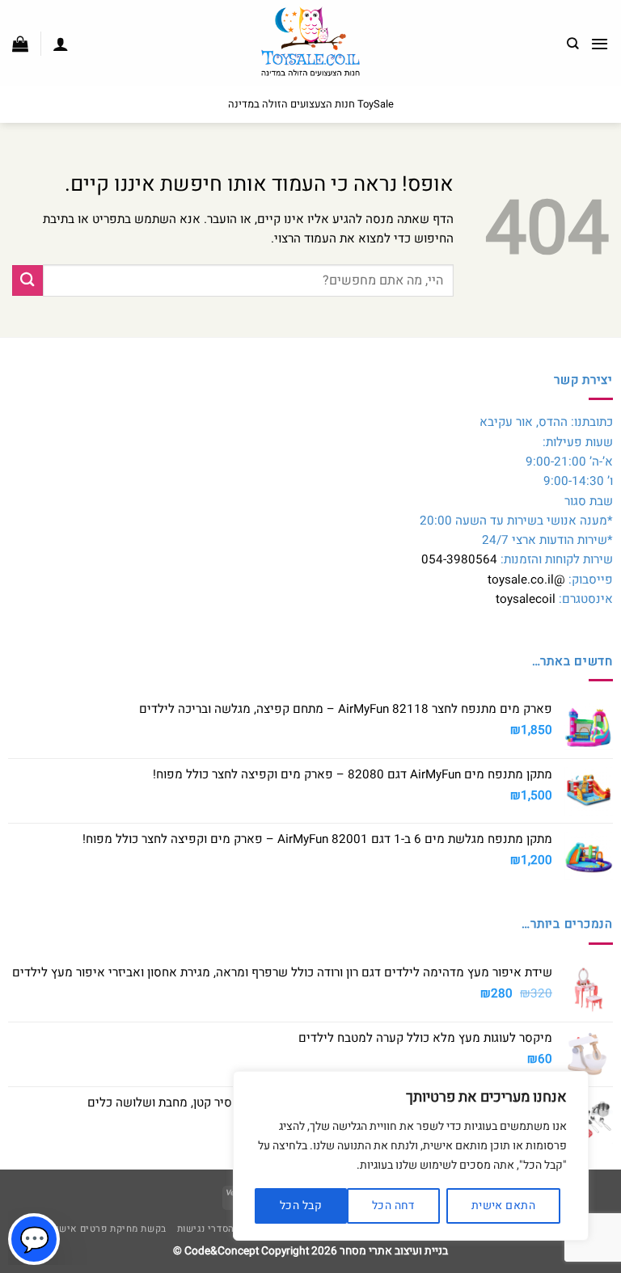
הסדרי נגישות (205, 1229)
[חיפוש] (573, 43)
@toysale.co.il (526, 579)
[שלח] (27, 280)
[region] (411, 1156)
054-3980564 (459, 559)
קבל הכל (301, 1205)
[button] (599, 43)
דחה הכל (393, 1205)
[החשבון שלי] (61, 43)
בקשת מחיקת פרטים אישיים (105, 1229)
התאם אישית (503, 1205)
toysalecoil (526, 599)
